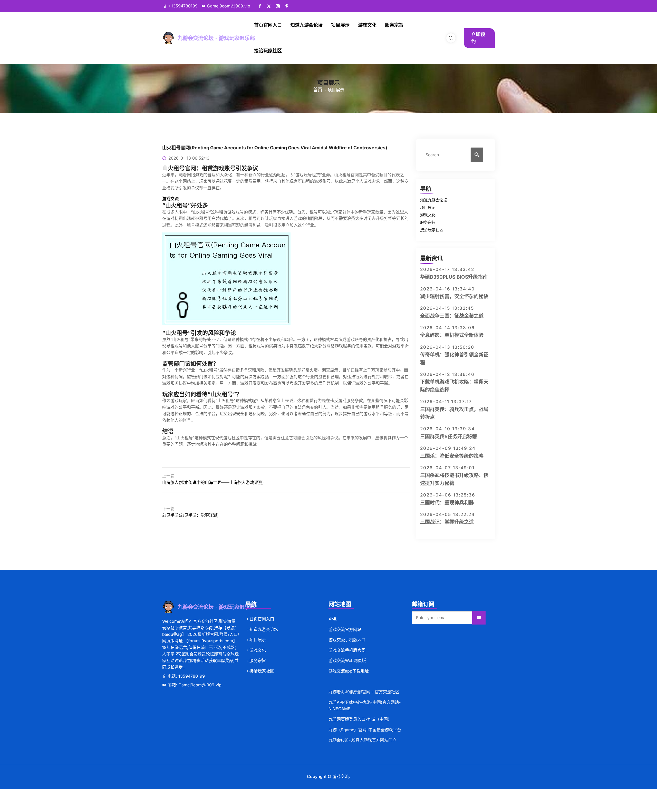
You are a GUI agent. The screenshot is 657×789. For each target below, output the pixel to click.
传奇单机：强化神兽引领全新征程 (454, 358)
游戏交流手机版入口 (346, 639)
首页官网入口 (268, 25)
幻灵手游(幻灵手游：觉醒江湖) (190, 515)
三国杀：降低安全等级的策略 (452, 456)
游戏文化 (367, 25)
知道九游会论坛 (306, 25)
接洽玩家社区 (268, 50)
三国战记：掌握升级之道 (447, 522)
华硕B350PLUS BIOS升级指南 (454, 277)
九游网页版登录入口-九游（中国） (360, 719)
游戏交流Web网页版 (347, 660)
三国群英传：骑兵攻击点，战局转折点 (454, 413)
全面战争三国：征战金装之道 (452, 316)
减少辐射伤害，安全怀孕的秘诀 (454, 296)
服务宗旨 (394, 25)
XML (332, 618)
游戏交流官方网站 (344, 629)
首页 (317, 89)
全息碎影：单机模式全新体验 (452, 335)
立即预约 (478, 38)
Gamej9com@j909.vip (228, 5)
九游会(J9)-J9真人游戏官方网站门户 (362, 740)
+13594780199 (183, 5)
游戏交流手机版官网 (346, 650)
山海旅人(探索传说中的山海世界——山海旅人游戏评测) (213, 482)
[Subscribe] (479, 618)
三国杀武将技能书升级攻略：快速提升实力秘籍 (454, 479)
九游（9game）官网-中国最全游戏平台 (364, 729)
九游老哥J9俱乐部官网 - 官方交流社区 (363, 691)
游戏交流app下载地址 (348, 671)
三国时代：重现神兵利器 (447, 503)
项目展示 (340, 25)
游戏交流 (340, 776)
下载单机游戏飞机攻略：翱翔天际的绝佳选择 (454, 386)
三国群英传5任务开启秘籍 (448, 437)
